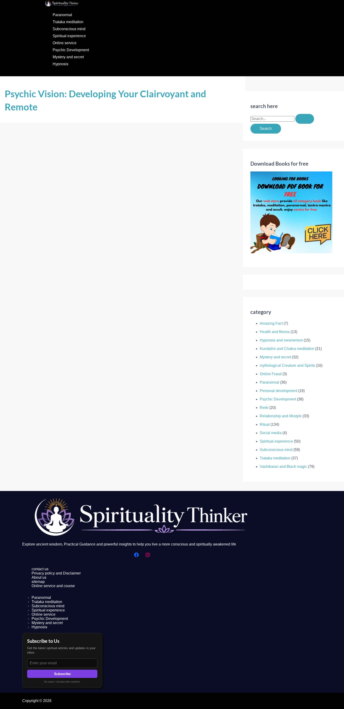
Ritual (265, 424)
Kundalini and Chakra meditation (287, 349)
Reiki (264, 408)
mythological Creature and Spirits (287, 365)
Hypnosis (60, 64)
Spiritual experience (69, 36)
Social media (271, 433)
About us (39, 577)
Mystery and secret (68, 57)
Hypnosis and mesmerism (281, 340)
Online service (65, 43)
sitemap (38, 582)
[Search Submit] (304, 119)
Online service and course (53, 586)
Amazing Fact (271, 323)
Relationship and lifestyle (281, 416)
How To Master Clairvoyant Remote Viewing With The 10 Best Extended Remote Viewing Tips (102, 293)
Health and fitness (275, 332)
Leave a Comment (20, 304)
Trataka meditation (68, 22)
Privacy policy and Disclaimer (56, 573)
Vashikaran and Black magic (283, 467)
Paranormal (62, 15)
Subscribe (62, 674)
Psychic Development (71, 50)
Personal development (278, 391)
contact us (40, 569)
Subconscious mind (69, 29)
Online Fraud (271, 374)
